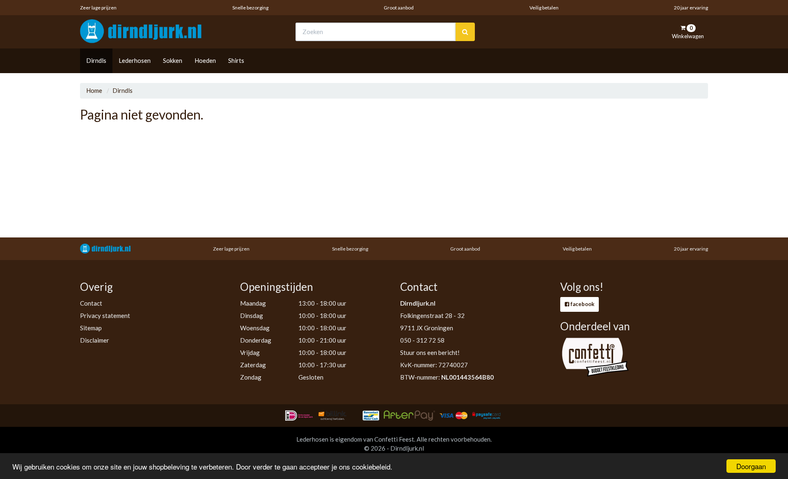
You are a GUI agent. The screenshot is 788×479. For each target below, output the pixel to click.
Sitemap (91, 328)
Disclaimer (94, 340)
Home (94, 90)
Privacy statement (105, 315)
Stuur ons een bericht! (430, 352)
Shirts (236, 60)
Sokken (172, 60)
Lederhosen (135, 60)
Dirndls (96, 60)
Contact (91, 303)
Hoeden (205, 60)
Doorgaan (751, 466)
